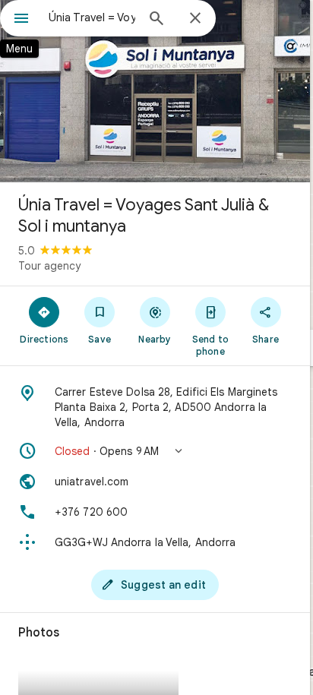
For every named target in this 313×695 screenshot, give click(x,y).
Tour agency (49, 266)
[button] (155, 451)
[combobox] (92, 17)
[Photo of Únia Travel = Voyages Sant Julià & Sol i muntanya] (155, 91)
